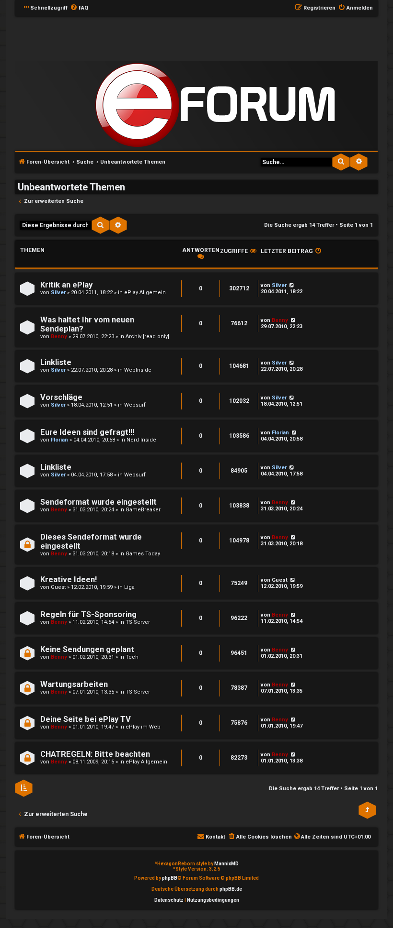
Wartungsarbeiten (74, 684)
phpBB (169, 878)
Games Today (143, 554)
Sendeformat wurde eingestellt (98, 502)
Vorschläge (61, 397)
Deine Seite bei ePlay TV (85, 719)
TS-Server (138, 622)
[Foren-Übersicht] (215, 105)
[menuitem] (79, 8)
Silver (58, 292)
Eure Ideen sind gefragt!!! (87, 432)
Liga (129, 587)
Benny (59, 336)
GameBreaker (143, 510)
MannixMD (226, 863)
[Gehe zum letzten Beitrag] (291, 285)
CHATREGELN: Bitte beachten (95, 754)
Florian (59, 440)
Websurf (135, 405)
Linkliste (55, 362)
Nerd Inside (141, 440)
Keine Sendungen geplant (87, 649)
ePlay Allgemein (145, 292)
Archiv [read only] (147, 336)
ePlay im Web (143, 727)
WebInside (137, 370)
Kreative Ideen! (68, 579)
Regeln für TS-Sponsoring (88, 614)
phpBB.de (231, 889)
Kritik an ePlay (66, 284)
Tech (132, 657)
